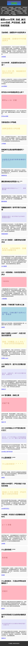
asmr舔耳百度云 (5, 508)
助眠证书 (3, 389)
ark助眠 (3, 543)
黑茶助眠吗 (9, 10)
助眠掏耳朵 (4, 175)
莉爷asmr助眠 (4, 116)
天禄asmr (7, 11)
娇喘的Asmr (17, 10)
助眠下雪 (3, 422)
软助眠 (3, 575)
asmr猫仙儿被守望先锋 (7, 451)
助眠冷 (3, 608)
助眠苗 (3, 477)
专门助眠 (20, 8)
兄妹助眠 (3, 56)
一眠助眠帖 (4, 298)
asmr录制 (6, 13)
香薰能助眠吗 (4, 233)
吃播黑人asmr (4, 358)
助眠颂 (3, 327)
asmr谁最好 (4, 86)
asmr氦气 (6, 8)
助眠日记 (3, 638)
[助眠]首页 (4, 7)
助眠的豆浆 (13, 8)
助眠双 (13, 11)
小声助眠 (3, 143)
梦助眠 (14, 14)
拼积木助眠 (18, 7)
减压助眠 (13, 13)
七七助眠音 (20, 13)
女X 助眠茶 (4, 266)
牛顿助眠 (19, 11)
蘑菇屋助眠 (4, 201)
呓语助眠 (11, 7)
